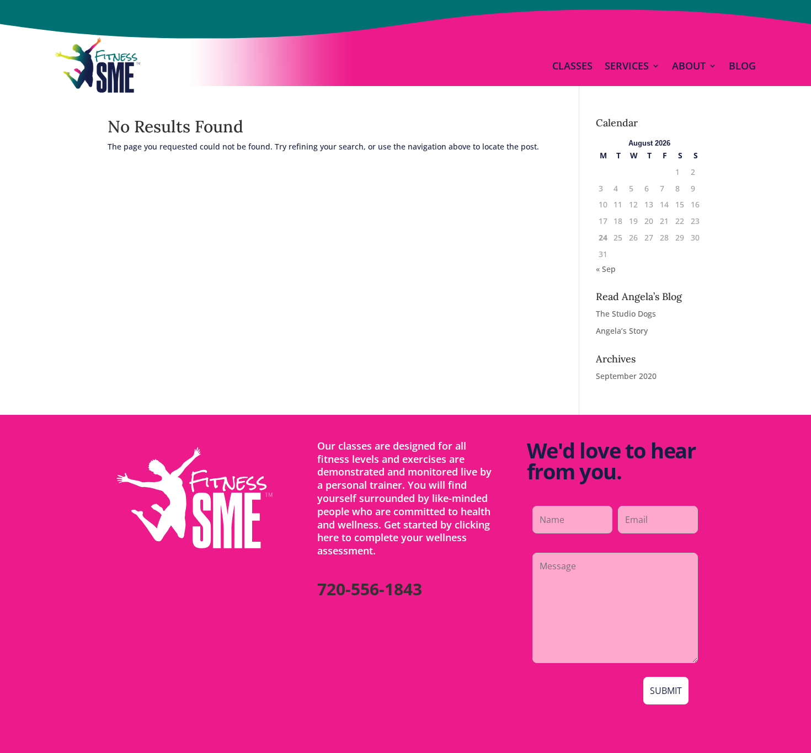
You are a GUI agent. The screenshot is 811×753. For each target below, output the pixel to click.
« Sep (606, 269)
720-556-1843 (369, 589)
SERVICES (627, 65)
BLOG (742, 65)
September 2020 (626, 376)
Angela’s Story (622, 330)
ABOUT (689, 65)
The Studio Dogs (626, 313)
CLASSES (572, 65)
